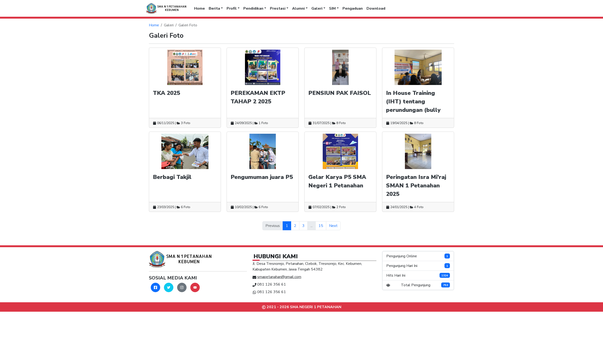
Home (154, 25)
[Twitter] (168, 287)
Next (333, 225)
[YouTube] (195, 287)
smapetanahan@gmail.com (279, 276)
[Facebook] (155, 287)
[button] (216, 8)
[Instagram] (182, 287)
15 (320, 225)
